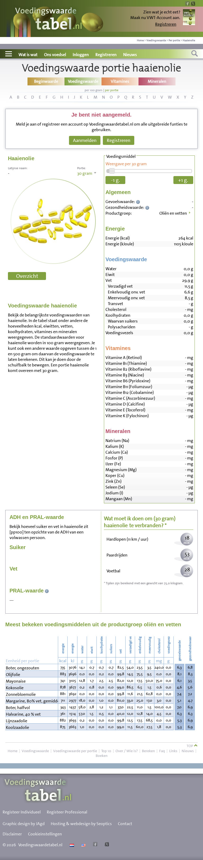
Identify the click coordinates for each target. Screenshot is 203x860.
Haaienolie (189, 40)
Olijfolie (13, 674)
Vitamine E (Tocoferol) (125, 410)
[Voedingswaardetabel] (48, 19)
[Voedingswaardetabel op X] (106, 845)
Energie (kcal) (117, 238)
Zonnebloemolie (21, 694)
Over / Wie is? (127, 750)
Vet (108, 280)
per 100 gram (94, 90)
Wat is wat (28, 54)
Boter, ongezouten (22, 668)
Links (173, 750)
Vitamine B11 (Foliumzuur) (128, 386)
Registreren (165, 24)
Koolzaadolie (17, 727)
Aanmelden (84, 140)
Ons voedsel (55, 54)
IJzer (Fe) (113, 464)
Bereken (148, 750)
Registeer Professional (67, 812)
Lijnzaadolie (16, 721)
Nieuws (130, 54)
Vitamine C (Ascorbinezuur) (130, 398)
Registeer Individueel (22, 812)
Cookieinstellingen (45, 834)
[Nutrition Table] (83, 845)
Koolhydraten (117, 315)
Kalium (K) (114, 446)
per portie (111, 90)
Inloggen (81, 54)
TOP (190, 745)
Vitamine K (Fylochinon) (127, 415)
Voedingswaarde (156, 40)
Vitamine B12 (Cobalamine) (129, 392)
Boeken (102, 755)
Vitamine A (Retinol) (123, 357)
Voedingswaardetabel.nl (40, 845)
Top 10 (106, 750)
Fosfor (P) (114, 458)
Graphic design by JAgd (24, 823)
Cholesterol (115, 309)
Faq (162, 750)
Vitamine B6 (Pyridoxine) (127, 381)
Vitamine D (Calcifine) (125, 404)
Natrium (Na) (117, 440)
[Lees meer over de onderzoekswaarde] (138, 201)
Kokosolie (15, 688)
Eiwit (110, 274)
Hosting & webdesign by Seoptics (81, 823)
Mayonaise (16, 681)
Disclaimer (12, 834)
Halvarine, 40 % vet (23, 714)
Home (140, 40)
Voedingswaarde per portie (75, 750)
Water (111, 269)
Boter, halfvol (18, 707)
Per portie (174, 40)
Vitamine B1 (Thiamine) (126, 363)
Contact (125, 823)
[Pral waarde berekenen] (47, 590)
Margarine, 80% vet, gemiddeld (31, 701)
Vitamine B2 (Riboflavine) (128, 369)
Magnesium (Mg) (121, 469)
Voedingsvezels (119, 332)
